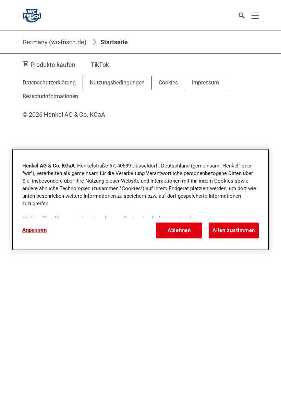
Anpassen (34, 230)
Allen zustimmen (233, 230)
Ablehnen (179, 230)
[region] (140, 199)
